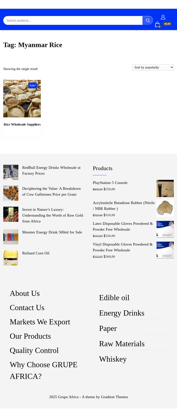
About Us (25, 293)
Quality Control (34, 350)
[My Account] (163, 16)
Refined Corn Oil (35, 253)
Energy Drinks (121, 313)
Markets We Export (40, 322)
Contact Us (27, 307)
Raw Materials (122, 343)
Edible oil (114, 297)
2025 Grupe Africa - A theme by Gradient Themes (88, 397)
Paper (108, 328)
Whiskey (113, 359)
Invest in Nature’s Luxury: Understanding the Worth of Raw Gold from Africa (52, 215)
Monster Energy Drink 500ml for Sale (52, 232)
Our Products (30, 336)
